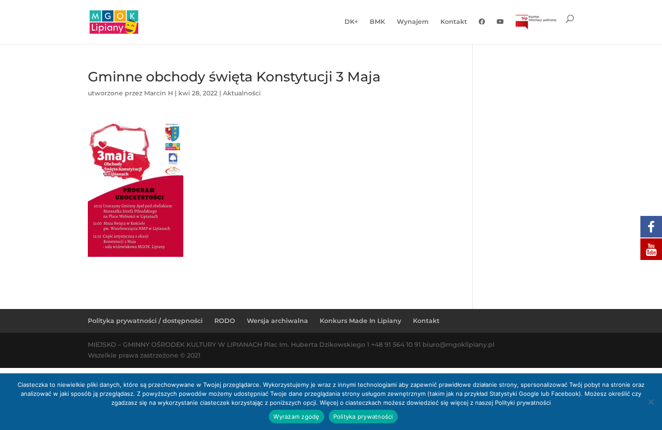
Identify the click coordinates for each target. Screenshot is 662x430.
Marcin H (158, 93)
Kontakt (453, 22)
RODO (224, 321)
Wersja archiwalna (277, 321)
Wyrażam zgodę (296, 416)
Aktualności (242, 93)
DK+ (351, 22)
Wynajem (413, 22)
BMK (377, 22)
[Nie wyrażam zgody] (650, 401)
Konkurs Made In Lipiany (360, 321)
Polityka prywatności (363, 416)
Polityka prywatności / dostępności (145, 321)
